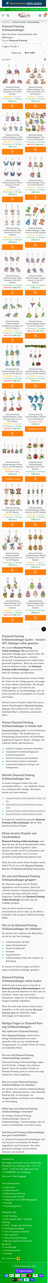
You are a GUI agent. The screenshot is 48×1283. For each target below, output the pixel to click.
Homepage (5, 22)
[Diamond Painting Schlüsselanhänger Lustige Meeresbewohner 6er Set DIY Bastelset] (12, 401)
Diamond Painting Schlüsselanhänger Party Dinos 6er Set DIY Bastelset (12, 371)
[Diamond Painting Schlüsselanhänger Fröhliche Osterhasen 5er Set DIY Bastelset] (12, 539)
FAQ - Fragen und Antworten (18, 1225)
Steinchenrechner (12, 1250)
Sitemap (8, 1253)
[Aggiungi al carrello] (12, 106)
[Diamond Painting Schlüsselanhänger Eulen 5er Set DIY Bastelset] (35, 167)
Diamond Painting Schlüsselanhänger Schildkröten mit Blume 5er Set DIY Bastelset (12, 324)
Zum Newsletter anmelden (16, 1231)
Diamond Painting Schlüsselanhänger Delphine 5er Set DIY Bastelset (35, 417)
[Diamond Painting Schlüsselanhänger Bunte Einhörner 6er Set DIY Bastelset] (12, 262)
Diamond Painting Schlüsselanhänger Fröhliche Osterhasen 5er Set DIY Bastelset (12, 556)
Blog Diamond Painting (15, 1238)
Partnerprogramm (12, 1206)
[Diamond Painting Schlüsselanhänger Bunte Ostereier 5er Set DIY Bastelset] (35, 587)
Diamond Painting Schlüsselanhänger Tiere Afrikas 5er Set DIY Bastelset (12, 604)
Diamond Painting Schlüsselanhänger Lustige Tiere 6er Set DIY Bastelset (35, 230)
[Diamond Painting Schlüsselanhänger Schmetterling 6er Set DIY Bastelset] (12, 167)
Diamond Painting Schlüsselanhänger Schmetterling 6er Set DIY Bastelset (12, 184)
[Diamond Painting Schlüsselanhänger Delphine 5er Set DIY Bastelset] (35, 401)
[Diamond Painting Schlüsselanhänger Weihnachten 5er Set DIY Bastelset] (35, 355)
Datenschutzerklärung (14, 1193)
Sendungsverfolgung (14, 1228)
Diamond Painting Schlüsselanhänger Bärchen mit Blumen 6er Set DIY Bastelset (35, 556)
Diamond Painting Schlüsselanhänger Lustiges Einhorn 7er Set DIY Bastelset (35, 279)
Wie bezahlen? (11, 1234)
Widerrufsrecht (11, 1190)
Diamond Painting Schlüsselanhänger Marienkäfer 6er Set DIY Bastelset (35, 465)
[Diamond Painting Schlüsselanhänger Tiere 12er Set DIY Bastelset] (35, 121)
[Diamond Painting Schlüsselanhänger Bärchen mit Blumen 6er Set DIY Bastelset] (35, 539)
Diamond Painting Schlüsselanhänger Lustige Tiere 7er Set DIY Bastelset (12, 137)
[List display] (45, 59)
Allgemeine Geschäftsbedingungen (20, 1199)
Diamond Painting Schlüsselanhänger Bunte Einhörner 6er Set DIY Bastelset (12, 279)
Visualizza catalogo (3, 15)
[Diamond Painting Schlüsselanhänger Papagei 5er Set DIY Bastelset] (35, 308)
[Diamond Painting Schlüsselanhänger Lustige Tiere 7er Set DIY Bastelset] (12, 121)
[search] (8, 15)
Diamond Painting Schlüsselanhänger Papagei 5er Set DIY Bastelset (36, 323)
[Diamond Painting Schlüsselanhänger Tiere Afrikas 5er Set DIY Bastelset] (12, 587)
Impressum (9, 1187)
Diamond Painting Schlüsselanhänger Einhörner (25, 811)
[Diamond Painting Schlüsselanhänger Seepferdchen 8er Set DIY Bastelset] (35, 494)
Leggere (9, 46)
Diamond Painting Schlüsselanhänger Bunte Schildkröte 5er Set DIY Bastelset (12, 90)
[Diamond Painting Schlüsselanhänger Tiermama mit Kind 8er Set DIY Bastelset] (35, 73)
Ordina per (16, 53)
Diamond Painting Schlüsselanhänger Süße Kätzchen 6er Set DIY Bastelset (12, 231)
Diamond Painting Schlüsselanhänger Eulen (24, 814)
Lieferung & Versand (14, 1196)
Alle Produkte (10, 1216)
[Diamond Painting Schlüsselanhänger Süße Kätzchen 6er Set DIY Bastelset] (12, 214)
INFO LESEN (34, 3)
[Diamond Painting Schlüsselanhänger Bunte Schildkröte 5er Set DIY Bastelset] (12, 73)
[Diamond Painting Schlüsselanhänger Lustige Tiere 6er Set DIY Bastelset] (35, 214)
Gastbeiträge (10, 1247)
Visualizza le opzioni (35, 429)
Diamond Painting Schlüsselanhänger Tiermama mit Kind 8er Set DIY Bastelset (35, 90)
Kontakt (8, 1203)
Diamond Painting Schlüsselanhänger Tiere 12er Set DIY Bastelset (35, 137)
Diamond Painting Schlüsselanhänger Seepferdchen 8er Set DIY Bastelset (35, 510)
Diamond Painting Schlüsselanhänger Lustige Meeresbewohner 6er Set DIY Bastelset (12, 418)
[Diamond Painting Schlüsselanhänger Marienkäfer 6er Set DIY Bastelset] (35, 448)
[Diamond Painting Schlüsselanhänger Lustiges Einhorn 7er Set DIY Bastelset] (35, 262)
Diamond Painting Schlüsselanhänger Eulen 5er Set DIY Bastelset (35, 183)
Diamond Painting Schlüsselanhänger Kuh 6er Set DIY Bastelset (12, 510)
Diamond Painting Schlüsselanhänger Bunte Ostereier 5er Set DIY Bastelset (35, 604)
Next (43, 629)
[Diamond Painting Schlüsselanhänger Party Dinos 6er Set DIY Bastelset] (12, 355)
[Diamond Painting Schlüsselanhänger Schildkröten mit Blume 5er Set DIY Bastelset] (12, 308)
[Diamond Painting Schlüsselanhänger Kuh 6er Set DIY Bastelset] (12, 494)
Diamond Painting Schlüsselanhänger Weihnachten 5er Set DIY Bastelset (35, 371)
